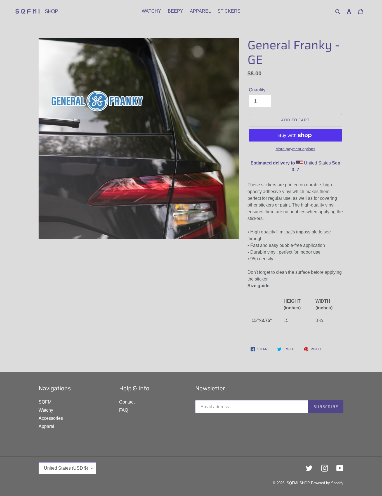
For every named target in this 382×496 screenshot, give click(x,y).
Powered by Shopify (327, 483)
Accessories (51, 418)
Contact (127, 402)
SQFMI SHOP (298, 483)
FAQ (123, 410)
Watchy (46, 410)
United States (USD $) (66, 468)
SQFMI (46, 402)
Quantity (257, 89)
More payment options (295, 149)
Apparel (46, 426)
